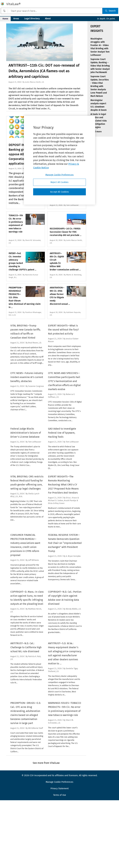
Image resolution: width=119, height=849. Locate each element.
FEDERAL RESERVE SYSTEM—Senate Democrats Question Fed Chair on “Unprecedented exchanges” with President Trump (65, 543)
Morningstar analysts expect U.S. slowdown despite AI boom (98, 105)
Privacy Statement (60, 788)
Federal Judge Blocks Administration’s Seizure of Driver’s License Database (25, 432)
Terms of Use (59, 795)
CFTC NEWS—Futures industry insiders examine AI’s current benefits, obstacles (26, 377)
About (48, 18)
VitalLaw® (13, 4)
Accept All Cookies (59, 191)
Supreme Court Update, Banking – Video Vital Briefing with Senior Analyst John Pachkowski (100, 66)
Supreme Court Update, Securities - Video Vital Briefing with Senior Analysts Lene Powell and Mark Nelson (99, 86)
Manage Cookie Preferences (59, 174)
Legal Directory (32, 18)
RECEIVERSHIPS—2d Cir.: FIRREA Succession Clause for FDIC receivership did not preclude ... (65, 232)
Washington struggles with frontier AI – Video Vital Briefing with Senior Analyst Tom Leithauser (100, 46)
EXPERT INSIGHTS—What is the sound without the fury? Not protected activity (63, 329)
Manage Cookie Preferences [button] (59, 782)
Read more (96, 131)
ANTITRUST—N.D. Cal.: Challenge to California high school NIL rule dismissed (26, 647)
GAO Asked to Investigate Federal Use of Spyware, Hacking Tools (62, 432)
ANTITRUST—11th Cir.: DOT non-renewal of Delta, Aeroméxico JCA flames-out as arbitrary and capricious (44, 71)
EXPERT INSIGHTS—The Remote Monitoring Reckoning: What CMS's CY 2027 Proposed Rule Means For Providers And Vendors (63, 484)
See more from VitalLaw (46, 762)
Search (112, 10)
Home (5, 18)
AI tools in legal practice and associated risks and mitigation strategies (98, 121)
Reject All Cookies (60, 182)
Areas (16, 18)
